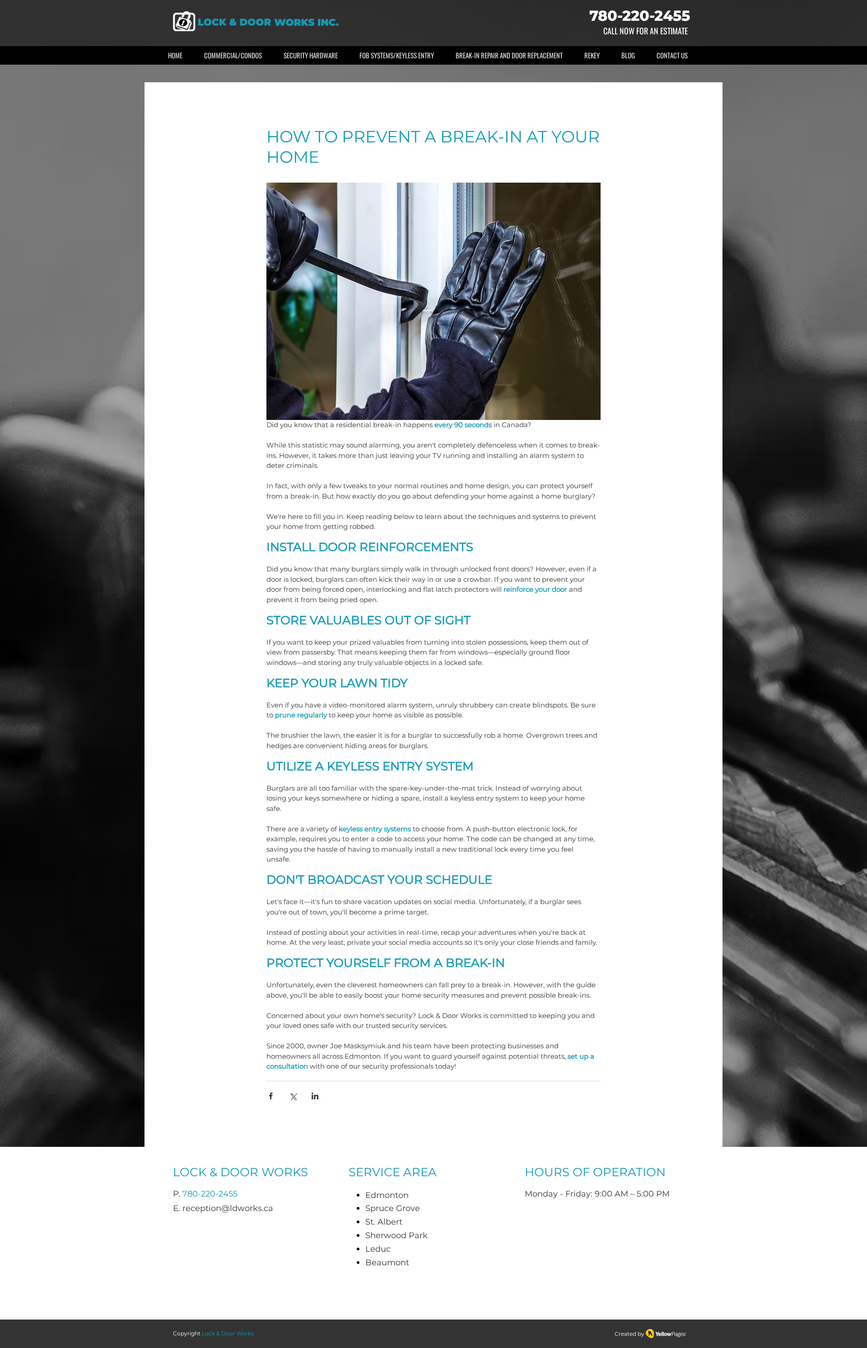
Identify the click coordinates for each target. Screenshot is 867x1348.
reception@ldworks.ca (227, 1208)
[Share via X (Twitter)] (293, 1096)
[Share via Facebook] (270, 1096)
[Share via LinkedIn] (315, 1096)
